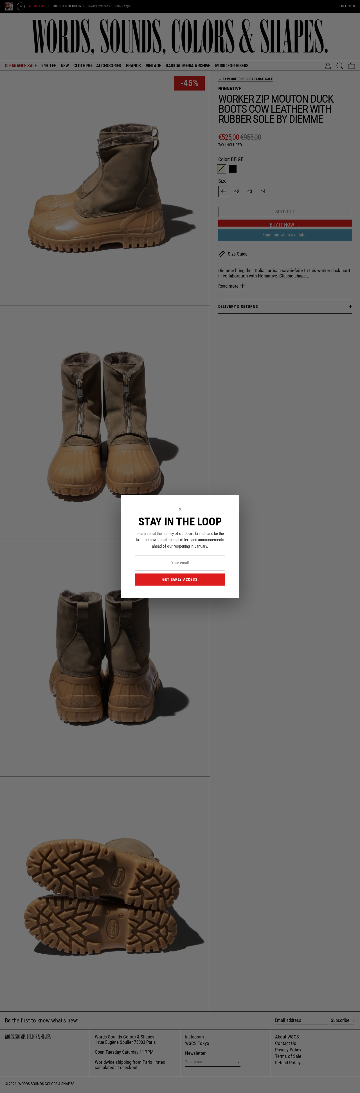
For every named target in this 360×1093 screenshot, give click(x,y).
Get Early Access (179, 579)
